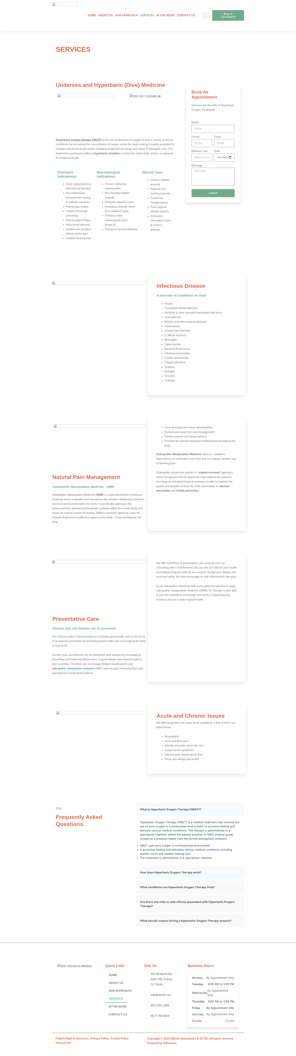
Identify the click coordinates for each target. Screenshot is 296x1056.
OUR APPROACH (126, 15)
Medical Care (200, 151)
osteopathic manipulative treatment (73, 668)
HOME (92, 15)
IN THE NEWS (166, 15)
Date (217, 151)
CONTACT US (186, 15)
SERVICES (147, 15)
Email (217, 136)
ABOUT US (105, 15)
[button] (206, 15)
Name (195, 122)
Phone (196, 136)
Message (197, 165)
